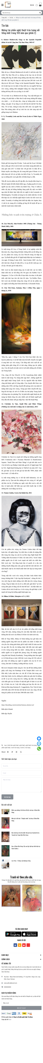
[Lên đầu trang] (35, 1058)
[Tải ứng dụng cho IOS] (30, 934)
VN (31, 5)
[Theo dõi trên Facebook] (15, 945)
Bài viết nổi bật (7, 804)
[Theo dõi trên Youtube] (24, 945)
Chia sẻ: (4, 752)
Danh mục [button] (5, 955)
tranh (37, 80)
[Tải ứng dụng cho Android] (13, 934)
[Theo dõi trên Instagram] (28, 945)
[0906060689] (39, 749)
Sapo (10, 1019)
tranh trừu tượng (15, 747)
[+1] (20, 751)
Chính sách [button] (6, 959)
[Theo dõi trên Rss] (19, 945)
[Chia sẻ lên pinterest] (16, 751)
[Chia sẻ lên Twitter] (12, 751)
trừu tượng (5, 89)
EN (33, 5)
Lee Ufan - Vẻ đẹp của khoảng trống (21, 861)
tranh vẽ (22, 747)
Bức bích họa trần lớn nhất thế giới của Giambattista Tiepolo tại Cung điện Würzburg (25, 834)
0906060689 (7, 987)
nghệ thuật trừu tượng (31, 745)
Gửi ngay (22, 1008)
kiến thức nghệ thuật (13, 745)
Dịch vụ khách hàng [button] (9, 993)
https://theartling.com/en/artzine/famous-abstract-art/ (18, 705)
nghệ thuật (22, 745)
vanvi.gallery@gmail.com (10, 983)
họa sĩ (8, 72)
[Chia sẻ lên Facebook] (7, 751)
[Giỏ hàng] (40, 5)
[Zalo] (39, 744)
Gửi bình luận (7, 797)
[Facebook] (39, 739)
